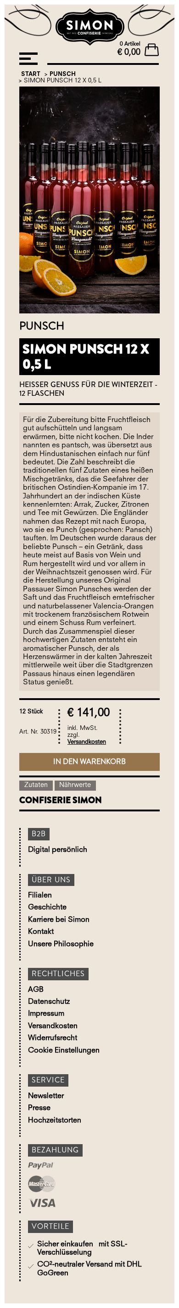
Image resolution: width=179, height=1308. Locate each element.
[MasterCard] (55, 1185)
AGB (36, 990)
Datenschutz (49, 1002)
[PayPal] (55, 1167)
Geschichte (47, 907)
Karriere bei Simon (59, 920)
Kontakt (41, 932)
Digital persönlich (57, 850)
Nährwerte (75, 785)
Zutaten (36, 785)
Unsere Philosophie (61, 944)
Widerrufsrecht (52, 1038)
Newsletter (46, 1096)
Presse (39, 1108)
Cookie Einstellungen (64, 1050)
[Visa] (55, 1204)
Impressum (46, 1014)
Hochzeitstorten (54, 1120)
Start (30, 74)
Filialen (40, 895)
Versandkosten (86, 742)
